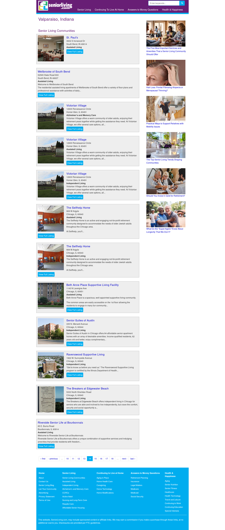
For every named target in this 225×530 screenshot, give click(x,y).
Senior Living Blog (46, 485)
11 (73, 458)
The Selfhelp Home (78, 207)
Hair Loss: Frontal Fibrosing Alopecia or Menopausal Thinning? (164, 89)
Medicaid (134, 492)
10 (67, 458)
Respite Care (68, 503)
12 (78, 458)
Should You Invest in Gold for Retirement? (165, 195)
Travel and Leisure (172, 499)
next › (124, 458)
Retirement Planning (139, 477)
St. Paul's (72, 37)
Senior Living (84, 9)
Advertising (43, 492)
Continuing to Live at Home (110, 473)
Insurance (135, 481)
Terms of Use (44, 500)
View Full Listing (74, 51)
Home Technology (104, 488)
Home (42, 473)
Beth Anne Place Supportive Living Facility (92, 285)
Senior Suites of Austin (80, 320)
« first (42, 458)
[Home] (56, 6)
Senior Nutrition (171, 484)
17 (106, 458)
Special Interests (172, 510)
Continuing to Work (173, 503)
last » (132, 458)
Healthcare (169, 492)
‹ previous (53, 458)
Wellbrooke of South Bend (54, 71)
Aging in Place (103, 477)
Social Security (137, 496)
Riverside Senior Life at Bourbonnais (60, 422)
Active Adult (67, 496)
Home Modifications (105, 492)
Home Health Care (105, 481)
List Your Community (48, 488)
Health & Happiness (172, 9)
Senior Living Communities (73, 477)
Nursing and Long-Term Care (74, 500)
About (41, 477)
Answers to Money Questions (143, 9)
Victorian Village (76, 105)
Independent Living (70, 485)
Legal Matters (136, 485)
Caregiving (101, 485)
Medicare (135, 488)
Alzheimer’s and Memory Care (75, 488)
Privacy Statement (46, 496)
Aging (167, 480)
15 (95, 458)
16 (101, 458)
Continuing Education (174, 507)
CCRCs (65, 492)
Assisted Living (68, 481)
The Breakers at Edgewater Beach (87, 388)
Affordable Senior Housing (73, 507)
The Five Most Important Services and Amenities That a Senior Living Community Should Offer (166, 51)
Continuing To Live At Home (109, 9)
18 (112, 458)
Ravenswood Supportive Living (85, 354)
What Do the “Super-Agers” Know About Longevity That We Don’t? (164, 230)
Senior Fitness (171, 488)
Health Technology (173, 495)
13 (84, 458)
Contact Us (43, 481)
